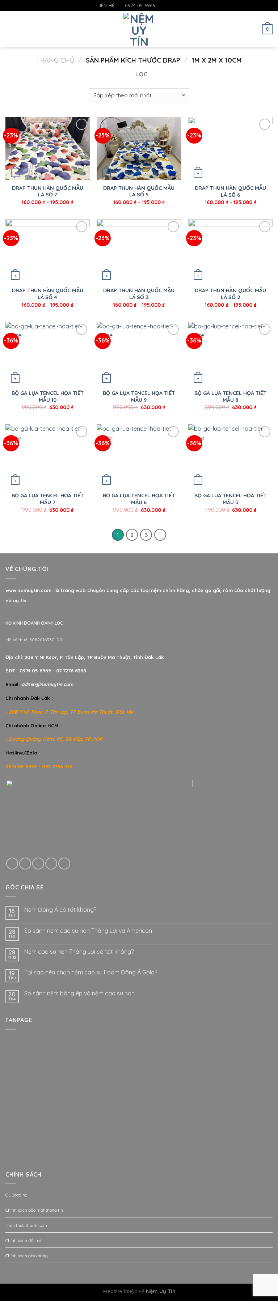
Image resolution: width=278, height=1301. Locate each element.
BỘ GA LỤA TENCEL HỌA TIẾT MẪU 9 (139, 396)
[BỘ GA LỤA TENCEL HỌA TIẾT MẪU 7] (47, 456)
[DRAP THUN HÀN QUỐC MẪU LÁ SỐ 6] (230, 148)
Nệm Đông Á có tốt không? (60, 909)
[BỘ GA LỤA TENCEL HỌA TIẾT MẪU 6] (139, 456)
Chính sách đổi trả (23, 1240)
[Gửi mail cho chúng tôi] (175, 5)
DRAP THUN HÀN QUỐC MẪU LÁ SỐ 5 (138, 191)
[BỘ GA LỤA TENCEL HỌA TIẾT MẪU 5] (230, 456)
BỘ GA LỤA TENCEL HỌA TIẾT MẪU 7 (48, 499)
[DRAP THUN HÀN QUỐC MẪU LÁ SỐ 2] (230, 250)
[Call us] (51, 864)
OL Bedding (16, 1195)
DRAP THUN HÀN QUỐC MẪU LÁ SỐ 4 (47, 294)
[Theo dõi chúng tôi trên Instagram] (169, 5)
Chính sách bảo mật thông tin (34, 1210)
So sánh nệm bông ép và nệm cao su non (79, 993)
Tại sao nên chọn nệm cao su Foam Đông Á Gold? (90, 972)
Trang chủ (55, 60)
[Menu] (9, 29)
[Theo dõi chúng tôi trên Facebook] (161, 5)
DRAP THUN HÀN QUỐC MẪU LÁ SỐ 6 (230, 191)
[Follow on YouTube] (182, 5)
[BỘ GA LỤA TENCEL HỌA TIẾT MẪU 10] (47, 353)
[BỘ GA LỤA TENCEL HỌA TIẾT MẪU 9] (139, 353)
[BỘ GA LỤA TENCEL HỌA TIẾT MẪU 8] (230, 353)
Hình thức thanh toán (26, 1225)
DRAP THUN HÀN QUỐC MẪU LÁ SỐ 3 (138, 294)
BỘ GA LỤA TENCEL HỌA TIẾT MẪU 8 (230, 396)
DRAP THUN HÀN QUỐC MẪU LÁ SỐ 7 (47, 191)
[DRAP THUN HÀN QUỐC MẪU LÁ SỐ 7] (47, 148)
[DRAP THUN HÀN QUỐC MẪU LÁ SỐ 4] (47, 250)
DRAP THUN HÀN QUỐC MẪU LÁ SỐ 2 (230, 294)
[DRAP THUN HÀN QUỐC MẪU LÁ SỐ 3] (139, 250)
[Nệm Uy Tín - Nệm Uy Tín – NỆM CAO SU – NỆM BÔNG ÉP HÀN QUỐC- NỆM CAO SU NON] (139, 29)
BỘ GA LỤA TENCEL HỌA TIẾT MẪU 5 (230, 499)
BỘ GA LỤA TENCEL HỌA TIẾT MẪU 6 (139, 499)
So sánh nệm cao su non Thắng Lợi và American (88, 930)
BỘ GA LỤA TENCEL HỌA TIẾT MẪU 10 (48, 396)
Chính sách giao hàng (26, 1255)
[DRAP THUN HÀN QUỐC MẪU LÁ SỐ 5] (139, 148)
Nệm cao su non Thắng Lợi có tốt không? (79, 951)
